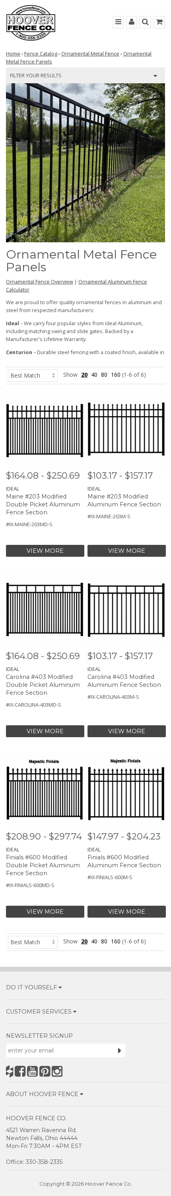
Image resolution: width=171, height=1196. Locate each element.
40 (94, 374)
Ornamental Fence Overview (39, 281)
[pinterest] (44, 1071)
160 (115, 374)
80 (104, 374)
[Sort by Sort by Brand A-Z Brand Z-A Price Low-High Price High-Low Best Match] (33, 374)
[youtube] (32, 1071)
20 (84, 374)
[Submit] (119, 1050)
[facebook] (20, 1071)
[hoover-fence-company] (9, 1071)
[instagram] (57, 1071)
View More (45, 550)
